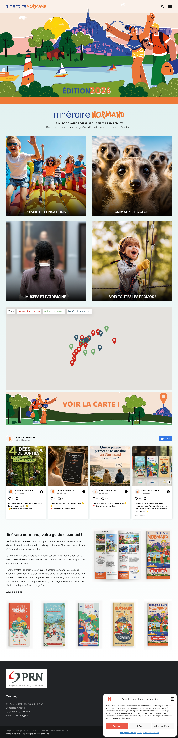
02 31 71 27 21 (26, 711)
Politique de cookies (128, 733)
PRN (27, 541)
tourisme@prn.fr (21, 715)
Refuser (140, 726)
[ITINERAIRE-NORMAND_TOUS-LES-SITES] (132, 222)
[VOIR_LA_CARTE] (89, 393)
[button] (172, 699)
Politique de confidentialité (148, 733)
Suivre (167, 439)
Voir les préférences (163, 726)
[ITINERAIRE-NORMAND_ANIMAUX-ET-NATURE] (132, 137)
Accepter (117, 726)
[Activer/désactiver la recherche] (162, 6)
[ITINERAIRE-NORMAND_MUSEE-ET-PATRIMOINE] (46, 222)
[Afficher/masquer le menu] (170, 6)
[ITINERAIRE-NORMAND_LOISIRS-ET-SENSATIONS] (46, 137)
